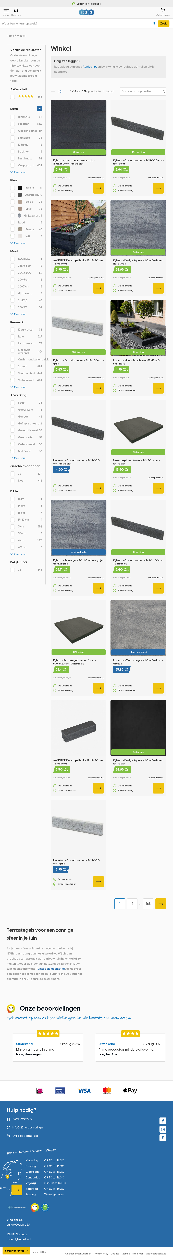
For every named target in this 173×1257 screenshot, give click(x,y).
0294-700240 (22, 1119)
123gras (30, 144)
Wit (34, 236)
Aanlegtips (90, 66)
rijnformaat (30, 293)
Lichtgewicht (30, 343)
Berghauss (30, 158)
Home (10, 35)
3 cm (30, 526)
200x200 (30, 272)
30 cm (30, 533)
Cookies (115, 1253)
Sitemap (125, 1253)
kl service (16, 15)
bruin (34, 208)
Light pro (30, 137)
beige (34, 201)
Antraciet (33, 194)
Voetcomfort (30, 373)
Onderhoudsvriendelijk (30, 359)
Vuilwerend (30, 380)
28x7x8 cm (30, 265)
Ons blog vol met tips (25, 1135)
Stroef (30, 366)
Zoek (163, 23)
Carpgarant (30, 165)
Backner (30, 151)
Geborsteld (30, 409)
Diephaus (30, 117)
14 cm (30, 505)
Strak (30, 402)
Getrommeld (30, 444)
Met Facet (30, 451)
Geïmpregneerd (30, 423)
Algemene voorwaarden (78, 1253)
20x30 (30, 307)
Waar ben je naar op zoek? (19, 23)
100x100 (30, 258)
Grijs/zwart (33, 215)
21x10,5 (30, 300)
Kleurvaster (30, 329)
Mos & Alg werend (30, 351)
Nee (30, 480)
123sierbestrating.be (156, 1253)
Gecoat (30, 416)
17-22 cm (30, 519)
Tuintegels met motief (50, 968)
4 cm (30, 540)
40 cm (30, 547)
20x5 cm (30, 279)
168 (148, 904)
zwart (34, 188)
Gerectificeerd (30, 430)
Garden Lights (30, 130)
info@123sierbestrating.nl (28, 1127)
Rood (30, 222)
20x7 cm (30, 286)
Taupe (34, 229)
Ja (30, 473)
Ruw (30, 336)
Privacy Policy (101, 1253)
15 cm (30, 512)
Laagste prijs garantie (89, 4)
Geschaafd (30, 437)
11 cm (30, 498)
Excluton (30, 123)
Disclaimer (137, 1253)
